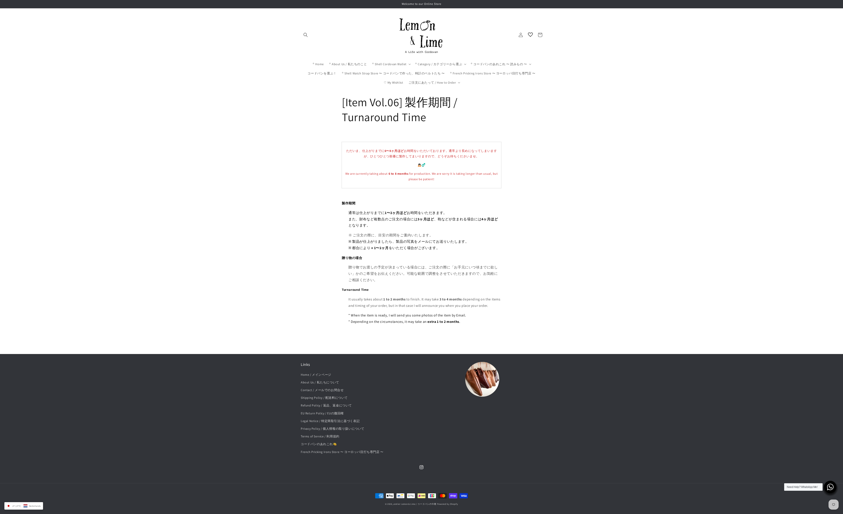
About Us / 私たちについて (320, 382)
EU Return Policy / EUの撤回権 (322, 413)
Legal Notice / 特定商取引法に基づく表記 (330, 421)
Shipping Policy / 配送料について (324, 398)
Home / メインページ (316, 375)
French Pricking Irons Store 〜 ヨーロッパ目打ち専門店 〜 (342, 452)
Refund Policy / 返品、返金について (326, 405)
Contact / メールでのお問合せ (322, 390)
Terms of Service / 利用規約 (320, 436)
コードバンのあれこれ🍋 (319, 444)
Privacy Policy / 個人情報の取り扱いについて (332, 429)
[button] (305, 35)
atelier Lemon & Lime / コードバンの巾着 (414, 504)
